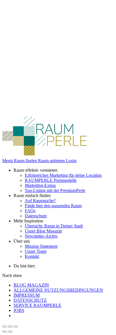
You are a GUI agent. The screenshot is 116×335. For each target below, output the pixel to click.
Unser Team (35, 251)
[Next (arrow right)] (10, 331)
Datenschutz (36, 215)
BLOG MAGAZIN (31, 285)
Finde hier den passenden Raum (53, 205)
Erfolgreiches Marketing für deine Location (63, 175)
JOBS (19, 310)
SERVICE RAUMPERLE (37, 305)
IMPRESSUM (27, 295)
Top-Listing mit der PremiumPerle (55, 190)
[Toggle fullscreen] (10, 326)
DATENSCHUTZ (30, 300)
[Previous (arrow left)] (4, 331)
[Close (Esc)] (4, 326)
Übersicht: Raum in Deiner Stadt (54, 226)
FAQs (30, 210)
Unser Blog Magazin (43, 231)
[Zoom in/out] (16, 326)
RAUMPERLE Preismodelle (51, 180)
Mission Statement (41, 246)
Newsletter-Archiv (41, 236)
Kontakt (32, 256)
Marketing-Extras (40, 185)
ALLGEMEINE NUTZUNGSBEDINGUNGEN (58, 290)
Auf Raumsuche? (40, 200)
